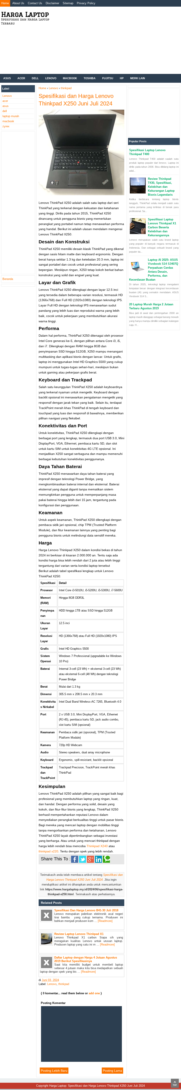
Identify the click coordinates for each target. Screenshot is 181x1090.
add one (94, 993)
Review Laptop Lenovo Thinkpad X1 (79, 934)
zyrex (5, 126)
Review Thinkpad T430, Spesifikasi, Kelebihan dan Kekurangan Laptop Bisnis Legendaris (161, 186)
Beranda (7, 279)
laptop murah (10, 116)
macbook (8, 121)
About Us (18, 3)
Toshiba (90, 78)
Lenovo (50, 78)
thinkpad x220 (48, 851)
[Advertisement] (117, 40)
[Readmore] (105, 921)
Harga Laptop (25, 14)
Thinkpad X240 (97, 846)
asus (5, 106)
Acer (21, 78)
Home (5, 3)
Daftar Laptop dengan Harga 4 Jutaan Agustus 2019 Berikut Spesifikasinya (85, 959)
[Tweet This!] (82, 859)
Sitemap (68, 3)
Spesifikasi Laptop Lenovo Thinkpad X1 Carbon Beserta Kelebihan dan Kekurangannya (162, 227)
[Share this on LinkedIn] (98, 859)
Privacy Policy (86, 3)
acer (5, 101)
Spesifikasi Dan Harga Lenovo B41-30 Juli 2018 (86, 910)
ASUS (7, 78)
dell (4, 111)
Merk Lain (137, 78)
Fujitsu (107, 78)
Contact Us (35, 3)
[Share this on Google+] (90, 859)
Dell (35, 78)
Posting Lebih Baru (54, 1070)
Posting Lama (112, 1070)
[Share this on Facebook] (74, 859)
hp (122, 78)
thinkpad (63, 984)
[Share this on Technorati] (106, 859)
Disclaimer (52, 3)
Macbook (70, 78)
